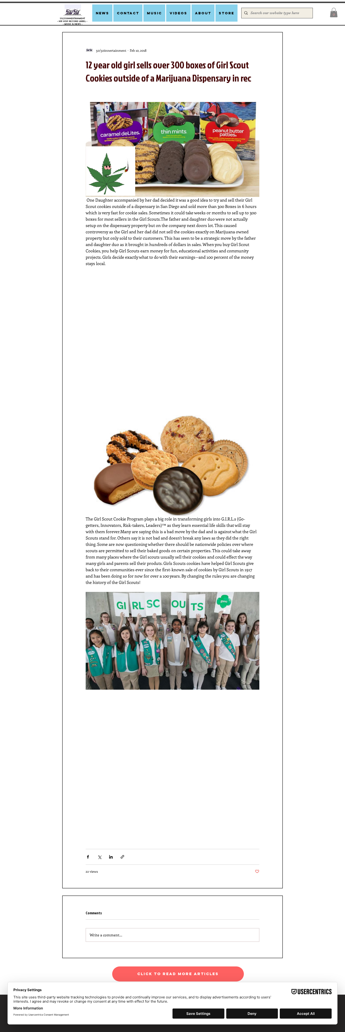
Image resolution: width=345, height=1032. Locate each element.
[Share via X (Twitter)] (99, 857)
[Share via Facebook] (88, 857)
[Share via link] (122, 857)
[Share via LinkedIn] (111, 857)
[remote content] (172, 337)
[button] (334, 12)
